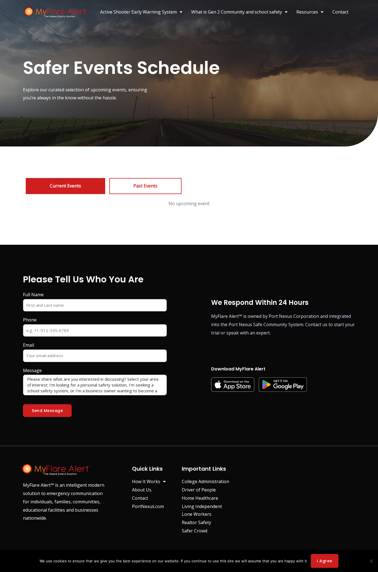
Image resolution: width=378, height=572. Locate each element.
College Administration (205, 481)
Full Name (33, 295)
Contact (340, 12)
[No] (371, 561)
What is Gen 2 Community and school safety (236, 12)
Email (28, 345)
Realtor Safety (196, 522)
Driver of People (199, 490)
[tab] (65, 186)
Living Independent (202, 506)
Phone (30, 320)
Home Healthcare (200, 498)
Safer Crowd (194, 531)
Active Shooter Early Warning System (138, 12)
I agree (324, 561)
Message (32, 370)
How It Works (146, 481)
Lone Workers (196, 514)
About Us (141, 490)
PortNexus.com (148, 506)
